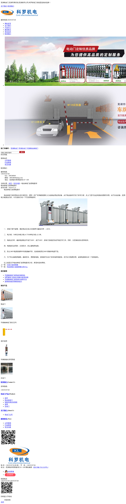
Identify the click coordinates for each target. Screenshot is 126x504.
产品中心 (8, 27)
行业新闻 (8, 162)
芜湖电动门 (15, 148)
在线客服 (11, 471)
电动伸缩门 (9, 400)
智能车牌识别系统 (11, 402)
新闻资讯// (4, 419)
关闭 (2, 502)
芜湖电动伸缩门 (32, 148)
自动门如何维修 (12, 265)
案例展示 (8, 30)
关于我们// (4, 410)
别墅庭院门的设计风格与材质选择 (16, 277)
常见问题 (8, 164)
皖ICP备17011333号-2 (40, 467)
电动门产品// (5, 394)
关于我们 (4, 6)
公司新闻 (8, 160)
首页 (10, 183)
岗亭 (6, 398)
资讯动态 (8, 32)
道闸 (6, 404)
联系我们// (4, 382)
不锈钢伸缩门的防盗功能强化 (15, 275)
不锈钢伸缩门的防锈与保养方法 (16, 279)
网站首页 (8, 23)
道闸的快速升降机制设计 (13, 281)
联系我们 (11, 6)
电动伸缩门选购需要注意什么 (17, 267)
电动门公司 (9, 414)
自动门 (7, 406)
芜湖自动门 (23, 148)
